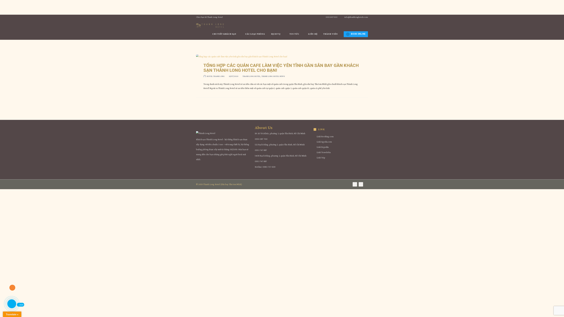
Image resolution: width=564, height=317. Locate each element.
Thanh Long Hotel (251, 76)
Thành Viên (330, 34)
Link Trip (321, 157)
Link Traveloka (324, 152)
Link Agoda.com (324, 142)
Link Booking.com (325, 136)
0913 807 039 (331, 17)
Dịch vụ (276, 34)
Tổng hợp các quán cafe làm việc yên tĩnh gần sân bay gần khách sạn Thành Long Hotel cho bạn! (281, 68)
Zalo (21, 304)
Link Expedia (323, 147)
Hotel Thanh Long (216, 76)
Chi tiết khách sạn (224, 34)
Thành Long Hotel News (273, 76)
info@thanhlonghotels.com (356, 17)
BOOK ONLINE (358, 34)
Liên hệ (312, 34)
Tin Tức (294, 34)
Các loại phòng (255, 34)
